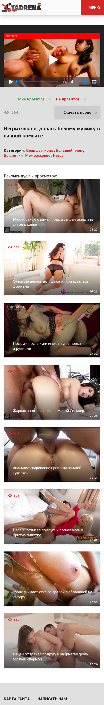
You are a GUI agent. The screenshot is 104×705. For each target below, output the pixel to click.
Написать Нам (52, 698)
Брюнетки (13, 155)
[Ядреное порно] (21, 7)
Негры (58, 155)
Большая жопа (39, 150)
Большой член (69, 150)
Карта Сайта (17, 698)
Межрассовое (37, 155)
